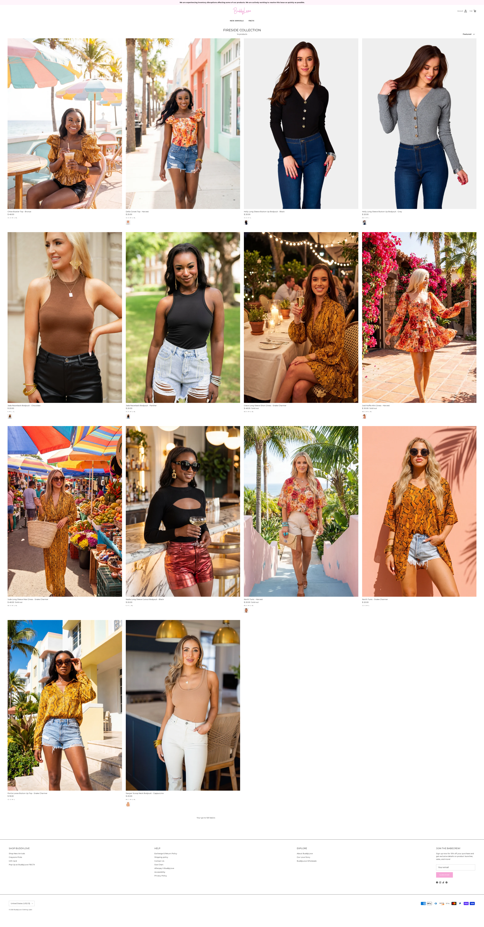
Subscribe (444, 875)
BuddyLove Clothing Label (23, 909)
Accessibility (159, 872)
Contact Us (159, 861)
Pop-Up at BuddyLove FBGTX (22, 864)
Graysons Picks (15, 857)
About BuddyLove (305, 853)
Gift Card (13, 861)
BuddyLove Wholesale (306, 861)
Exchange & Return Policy (165, 853)
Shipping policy (161, 857)
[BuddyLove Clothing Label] (242, 11)
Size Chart (158, 864)
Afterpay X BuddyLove (164, 868)
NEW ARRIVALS (237, 21)
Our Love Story (303, 857)
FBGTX (251, 21)
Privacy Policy (160, 876)
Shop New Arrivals (17, 853)
